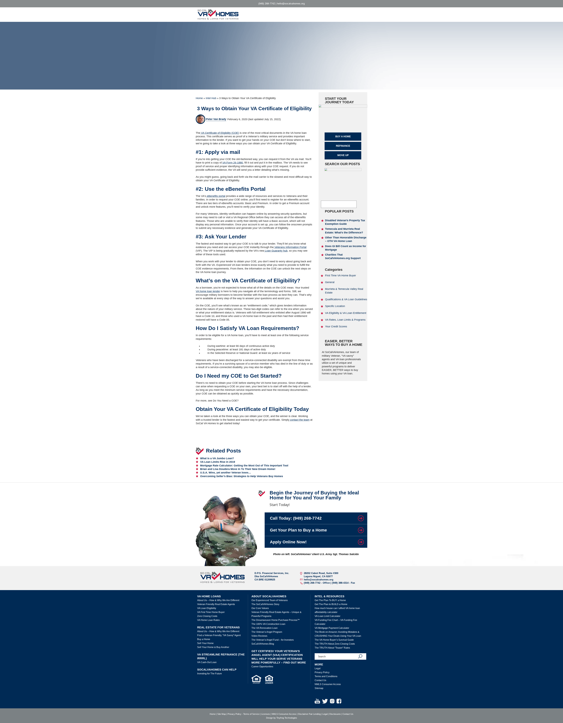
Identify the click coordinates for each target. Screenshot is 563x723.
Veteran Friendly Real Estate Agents (216, 604)
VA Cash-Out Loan (207, 662)
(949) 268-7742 (266, 3)
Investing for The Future (209, 673)
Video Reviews (259, 636)
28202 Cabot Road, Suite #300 (321, 573)
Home (199, 98)
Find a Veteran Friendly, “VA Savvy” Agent (219, 635)
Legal (317, 668)
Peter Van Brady (216, 119)
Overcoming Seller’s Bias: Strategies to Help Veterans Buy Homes (241, 476)
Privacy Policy (322, 672)
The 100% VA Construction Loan (268, 624)
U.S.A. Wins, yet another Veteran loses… (225, 472)
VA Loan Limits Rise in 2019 (217, 461)
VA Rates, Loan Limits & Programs (345, 319)
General (329, 282)
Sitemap (319, 688)
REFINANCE (343, 145)
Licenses (265, 714)
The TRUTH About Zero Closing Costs (335, 644)
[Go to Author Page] (200, 119)
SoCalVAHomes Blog (262, 644)
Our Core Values (260, 608)
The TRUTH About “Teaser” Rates (332, 648)
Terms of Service (251, 714)
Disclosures (335, 714)
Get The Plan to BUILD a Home (331, 604)
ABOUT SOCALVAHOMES (268, 596)
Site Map (221, 714)
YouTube (317, 701)
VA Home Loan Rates (208, 620)
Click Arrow (360, 518)
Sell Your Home (205, 643)
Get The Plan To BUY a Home (330, 600)
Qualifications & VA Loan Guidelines (346, 299)
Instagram (332, 701)
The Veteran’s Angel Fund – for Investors (272, 640)
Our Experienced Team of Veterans (269, 600)
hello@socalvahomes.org (291, 3)
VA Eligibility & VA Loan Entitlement (345, 313)
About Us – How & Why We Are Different (218, 600)
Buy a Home (203, 639)
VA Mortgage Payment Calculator (332, 628)
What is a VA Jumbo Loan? (217, 458)
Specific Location (335, 306)
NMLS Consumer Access (328, 684)
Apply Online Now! (288, 542)
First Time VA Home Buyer (340, 275)
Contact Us (320, 680)
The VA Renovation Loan (264, 628)
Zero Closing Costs (207, 616)
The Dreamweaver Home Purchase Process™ (275, 620)
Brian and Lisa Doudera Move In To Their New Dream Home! (237, 469)
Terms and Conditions (326, 676)
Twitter (325, 701)
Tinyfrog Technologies (286, 718)
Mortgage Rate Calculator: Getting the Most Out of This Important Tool (244, 465)
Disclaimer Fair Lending (309, 714)
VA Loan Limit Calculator (327, 616)
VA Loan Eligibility (206, 608)
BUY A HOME (343, 136)
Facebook (338, 701)
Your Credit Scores (336, 326)
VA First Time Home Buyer (211, 612)
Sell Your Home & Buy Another (213, 647)
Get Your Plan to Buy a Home (298, 530)
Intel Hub (211, 98)
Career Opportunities (262, 666)
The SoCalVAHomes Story (265, 604)
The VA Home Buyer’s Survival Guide (334, 640)
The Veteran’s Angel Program (266, 632)
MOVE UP (343, 155)
